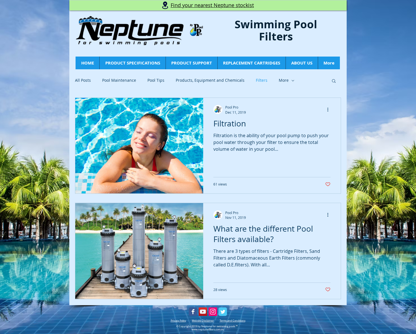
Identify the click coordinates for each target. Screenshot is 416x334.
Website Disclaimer (203, 320)
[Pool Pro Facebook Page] (193, 311)
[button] (333, 81)
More (284, 80)
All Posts (83, 80)
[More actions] (329, 109)
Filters (261, 80)
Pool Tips (155, 80)
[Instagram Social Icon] (213, 311)
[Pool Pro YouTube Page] (203, 311)
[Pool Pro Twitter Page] (222, 311)
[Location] (165, 5)
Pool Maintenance (119, 80)
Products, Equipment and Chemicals (210, 80)
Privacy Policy (178, 320)
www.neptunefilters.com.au (208, 329)
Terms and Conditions (232, 320)
